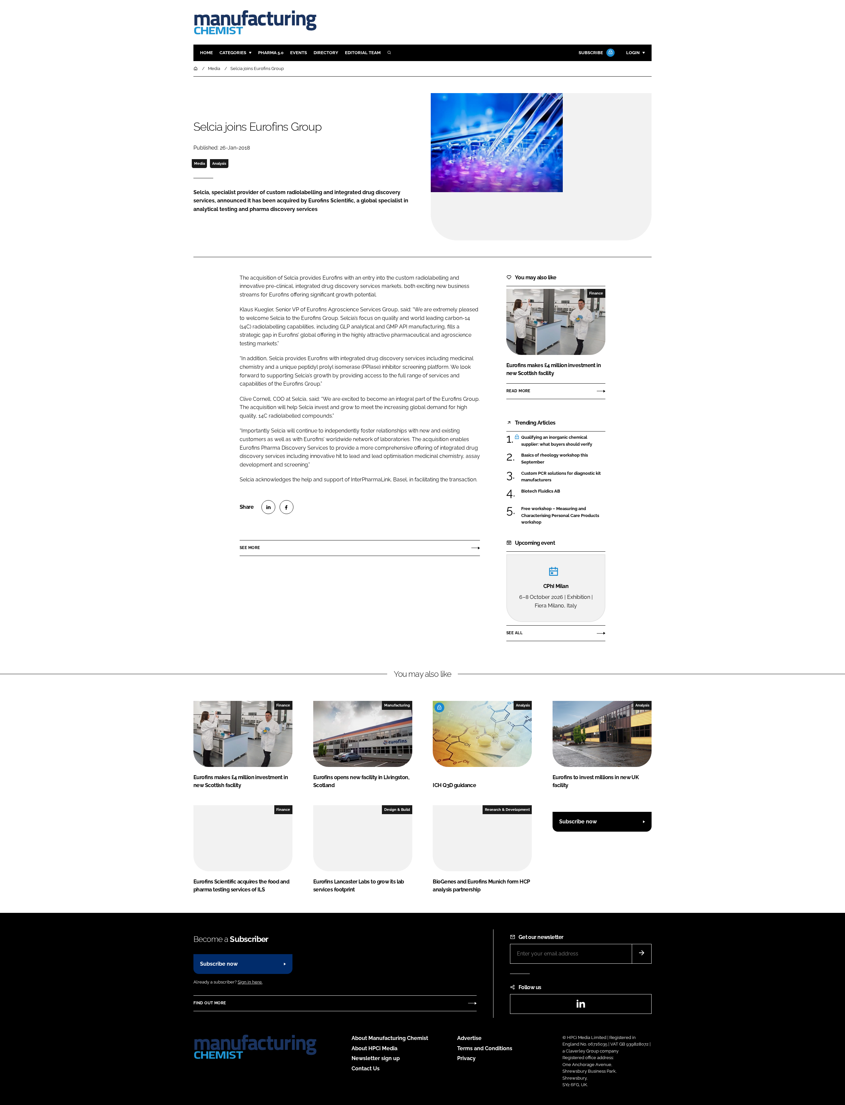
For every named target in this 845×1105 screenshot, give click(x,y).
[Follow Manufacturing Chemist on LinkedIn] (580, 1006)
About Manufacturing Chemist (390, 1038)
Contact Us (366, 1068)
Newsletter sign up (376, 1058)
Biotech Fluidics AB (563, 491)
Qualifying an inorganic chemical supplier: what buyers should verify (563, 441)
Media (199, 163)
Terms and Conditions (484, 1048)
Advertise (469, 1038)
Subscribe (591, 52)
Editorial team (363, 52)
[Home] (196, 68)
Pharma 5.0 (271, 52)
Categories (233, 52)
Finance (596, 293)
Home (206, 52)
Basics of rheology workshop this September (563, 459)
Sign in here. (250, 982)
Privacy (466, 1058)
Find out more (209, 1003)
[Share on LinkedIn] (268, 507)
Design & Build (397, 809)
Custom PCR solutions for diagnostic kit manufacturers (563, 477)
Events (298, 52)
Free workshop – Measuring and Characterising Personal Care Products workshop (563, 515)
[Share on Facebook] (286, 507)
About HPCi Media (374, 1048)
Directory (326, 52)
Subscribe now (578, 821)
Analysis (219, 163)
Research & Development (507, 809)
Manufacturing (397, 705)
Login (633, 52)
